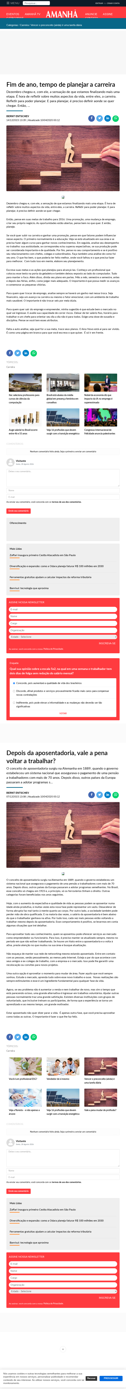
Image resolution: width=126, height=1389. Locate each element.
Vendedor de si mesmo (58, 1079)
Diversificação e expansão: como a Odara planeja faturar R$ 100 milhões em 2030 (57, 566)
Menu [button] (15, 3)
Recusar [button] (91, 1378)
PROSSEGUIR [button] (111, 1378)
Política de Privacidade (53, 649)
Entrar (99, 3)
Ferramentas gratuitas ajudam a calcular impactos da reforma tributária (50, 577)
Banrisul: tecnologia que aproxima (29, 588)
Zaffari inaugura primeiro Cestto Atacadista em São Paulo (43, 555)
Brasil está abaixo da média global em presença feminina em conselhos (62, 399)
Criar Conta (113, 3)
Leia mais (63, 1349)
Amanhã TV (32, 14)
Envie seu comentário (19, 511)
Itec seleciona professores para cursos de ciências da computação (24, 399)
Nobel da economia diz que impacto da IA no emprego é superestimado (98, 399)
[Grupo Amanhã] (62, 14)
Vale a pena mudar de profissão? (100, 1110)
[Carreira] (63, 158)
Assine (108, 14)
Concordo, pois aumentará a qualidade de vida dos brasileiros (49, 683)
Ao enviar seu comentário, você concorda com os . (44, 502)
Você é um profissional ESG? (23, 1079)
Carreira (10, 367)
